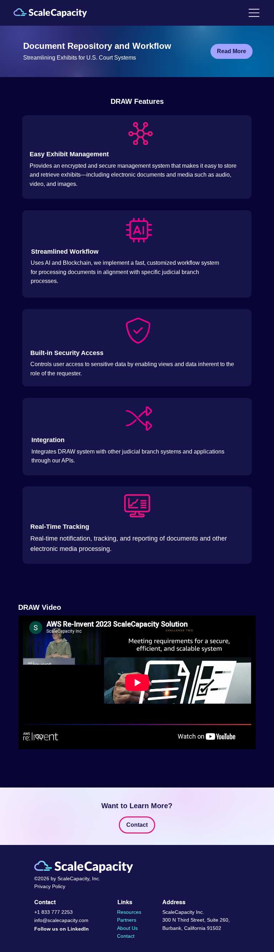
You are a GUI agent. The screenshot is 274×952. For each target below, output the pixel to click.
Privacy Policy (49, 886)
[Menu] (254, 13)
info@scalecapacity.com (61, 920)
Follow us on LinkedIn (61, 929)
